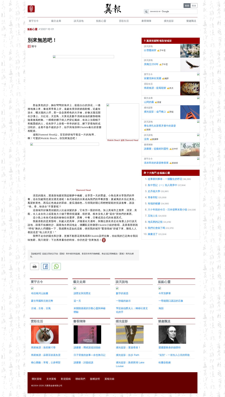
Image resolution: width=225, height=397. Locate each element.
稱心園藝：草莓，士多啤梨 (45, 362)
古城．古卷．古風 (41, 308)
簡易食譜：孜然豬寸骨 (43, 347)
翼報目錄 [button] (109, 378)
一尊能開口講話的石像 (171, 300)
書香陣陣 (146, 20)
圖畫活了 (153, 234)
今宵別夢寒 (165, 293)
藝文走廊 (56, 20)
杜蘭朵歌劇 (165, 362)
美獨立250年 (151, 64)
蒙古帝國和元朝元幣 (42, 300)
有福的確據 (154, 203)
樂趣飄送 (191, 20)
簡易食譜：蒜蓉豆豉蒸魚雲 (45, 354)
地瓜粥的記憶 (155, 221)
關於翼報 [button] (37, 378)
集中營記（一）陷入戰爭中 (162, 185)
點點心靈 (101, 20)
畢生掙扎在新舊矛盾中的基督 (160, 125)
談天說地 (79, 20)
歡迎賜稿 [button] (66, 378)
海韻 (161, 308)
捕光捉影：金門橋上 (155, 111)
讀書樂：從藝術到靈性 (156, 148)
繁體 (187, 5)
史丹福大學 (154, 191)
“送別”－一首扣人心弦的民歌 (174, 354)
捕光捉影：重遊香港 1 (128, 347)
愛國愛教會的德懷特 (170, 347)
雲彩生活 (124, 20)
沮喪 (146, 138)
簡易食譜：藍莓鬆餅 (155, 87)
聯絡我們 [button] (80, 378)
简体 (194, 5)
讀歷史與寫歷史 (82, 293)
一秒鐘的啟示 (123, 300)
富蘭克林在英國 (152, 78)
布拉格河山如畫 (39, 293)
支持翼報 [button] (51, 378)
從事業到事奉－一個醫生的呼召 (165, 178)
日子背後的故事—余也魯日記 (89, 354)
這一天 (77, 300)
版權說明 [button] (95, 378)
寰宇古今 (34, 20)
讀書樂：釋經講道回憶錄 (87, 347)
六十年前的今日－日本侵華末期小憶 (167, 209)
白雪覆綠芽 (150, 50)
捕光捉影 (169, 20)
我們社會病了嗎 (156, 227)
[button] (34, 266)
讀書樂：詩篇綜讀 (83, 362)
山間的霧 (149, 101)
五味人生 (153, 215)
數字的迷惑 (122, 293)
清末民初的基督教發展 (156, 162)
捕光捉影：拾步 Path (127, 354)
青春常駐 (153, 197)
